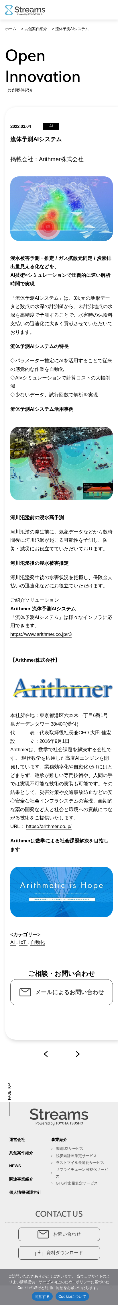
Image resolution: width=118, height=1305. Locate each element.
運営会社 (17, 1139)
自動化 (37, 942)
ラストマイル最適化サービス (80, 1162)
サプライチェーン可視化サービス (82, 1173)
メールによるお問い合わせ (69, 992)
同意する (42, 1296)
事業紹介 (59, 1139)
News (15, 1166)
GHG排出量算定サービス (77, 1183)
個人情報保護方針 (25, 1192)
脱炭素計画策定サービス (76, 1156)
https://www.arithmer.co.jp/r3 (41, 634)
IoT (23, 942)
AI (13, 942)
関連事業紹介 (21, 1179)
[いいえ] (111, 1287)
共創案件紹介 (36, 29)
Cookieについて (72, 1296)
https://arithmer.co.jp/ (49, 826)
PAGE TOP (9, 1091)
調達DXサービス (69, 1148)
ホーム (10, 29)
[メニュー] (107, 10)
